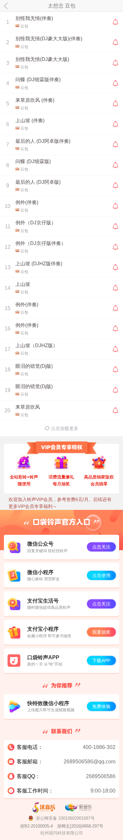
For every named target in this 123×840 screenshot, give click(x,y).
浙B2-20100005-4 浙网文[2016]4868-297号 (61, 826)
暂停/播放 (7, 22)
